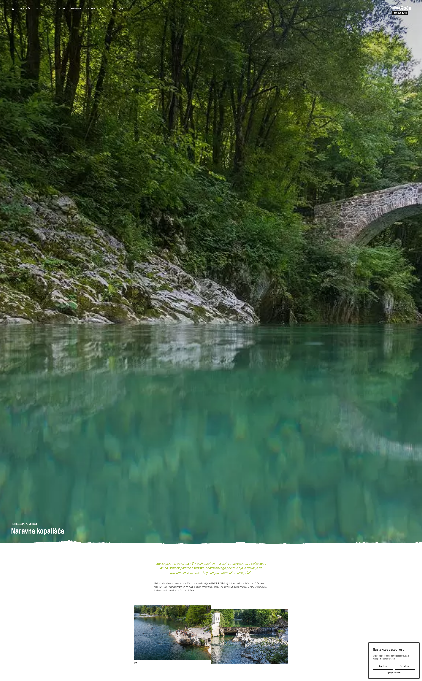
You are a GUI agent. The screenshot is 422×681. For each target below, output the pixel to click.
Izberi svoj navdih (400, 13)
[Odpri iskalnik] (113, 9)
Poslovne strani (93, 8)
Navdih (62, 8)
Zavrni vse (404, 666)
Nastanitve (76, 8)
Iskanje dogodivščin (45, 8)
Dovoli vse (383, 666)
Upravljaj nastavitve (393, 673)
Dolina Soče (24, 8)
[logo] (12, 8)
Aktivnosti (33, 524)
